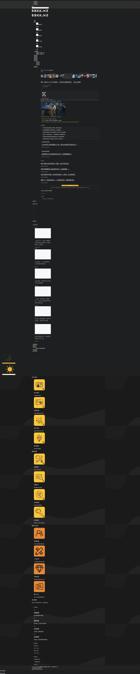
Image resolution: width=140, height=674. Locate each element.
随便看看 (41, 666)
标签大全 (35, 2)
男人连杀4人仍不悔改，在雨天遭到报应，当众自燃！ (53, 120)
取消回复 (42, 196)
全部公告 (34, 201)
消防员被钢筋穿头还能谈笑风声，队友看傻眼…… (55, 169)
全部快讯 (34, 221)
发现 (35, 21)
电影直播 (35, 350)
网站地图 (45, 666)
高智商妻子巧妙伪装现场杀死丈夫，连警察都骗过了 (57, 154)
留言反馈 (35, 4)
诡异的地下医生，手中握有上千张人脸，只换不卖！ (53, 138)
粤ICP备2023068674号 (37, 668)
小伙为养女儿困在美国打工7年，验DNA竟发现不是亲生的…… (60, 144)
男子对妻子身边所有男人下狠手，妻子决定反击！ (52, 127)
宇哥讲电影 (45, 85)
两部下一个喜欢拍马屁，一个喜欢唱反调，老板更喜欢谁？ (54, 134)
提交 (46, 196)
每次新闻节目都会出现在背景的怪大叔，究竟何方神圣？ (54, 136)
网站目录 (35, 1)
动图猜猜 (36, 51)
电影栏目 (35, 60)
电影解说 (49, 85)
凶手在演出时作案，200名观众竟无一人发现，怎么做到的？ (54, 132)
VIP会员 (35, 349)
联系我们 (50, 70)
